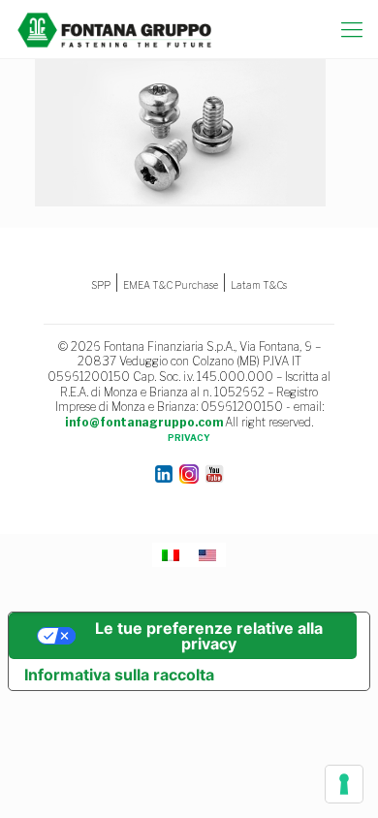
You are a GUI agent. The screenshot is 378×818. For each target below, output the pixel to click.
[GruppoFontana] (115, 29)
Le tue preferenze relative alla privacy (209, 635)
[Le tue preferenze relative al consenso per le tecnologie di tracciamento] (344, 784)
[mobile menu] (351, 29)
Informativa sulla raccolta (119, 674)
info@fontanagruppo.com (144, 422)
